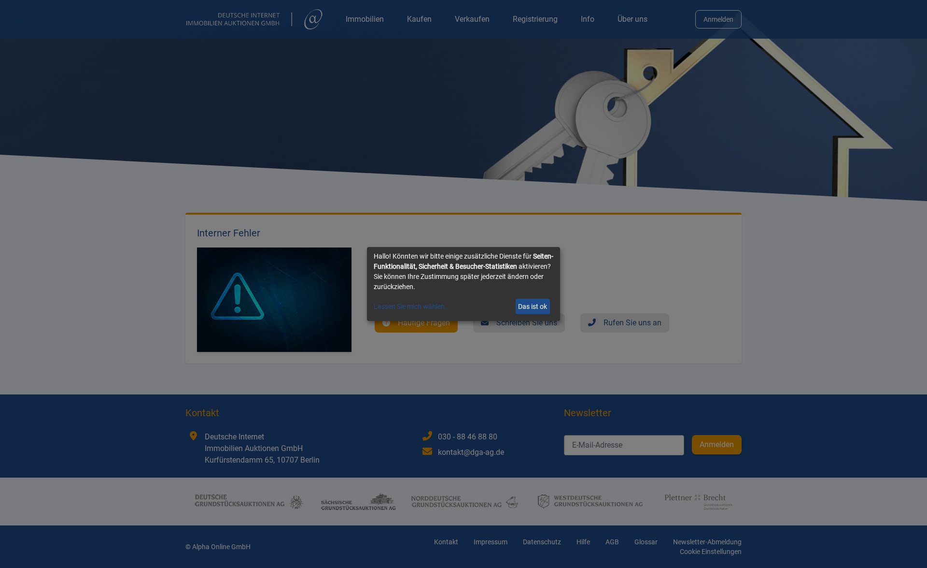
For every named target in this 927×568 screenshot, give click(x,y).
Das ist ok (532, 306)
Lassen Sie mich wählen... (412, 306)
